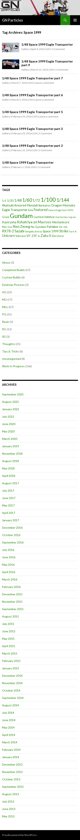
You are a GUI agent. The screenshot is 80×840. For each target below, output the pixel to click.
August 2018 (10, 461)
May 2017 (8, 505)
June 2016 (8, 557)
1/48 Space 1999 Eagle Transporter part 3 (32, 129)
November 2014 (12, 683)
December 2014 (12, 675)
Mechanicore (60, 222)
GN (48, 49)
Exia (30, 210)
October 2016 (11, 535)
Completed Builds (13, 270)
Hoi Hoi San (61, 217)
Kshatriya (24, 222)
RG (4, 329)
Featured (41, 209)
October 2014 (11, 690)
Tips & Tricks (10, 351)
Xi (39, 236)
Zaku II (46, 235)
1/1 (4, 200)
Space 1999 (51, 231)
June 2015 (8, 631)
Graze (5, 217)
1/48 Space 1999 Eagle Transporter (47, 44)
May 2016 (8, 564)
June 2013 (8, 809)
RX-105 (63, 226)
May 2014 (8, 727)
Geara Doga (54, 210)
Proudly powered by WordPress (19, 835)
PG (4, 314)
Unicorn (8, 235)
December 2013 (12, 764)
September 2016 (13, 542)
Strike (63, 231)
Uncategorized (11, 358)
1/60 (27, 200)
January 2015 (10, 668)
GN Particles (12, 20)
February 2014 (11, 749)
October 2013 (11, 779)
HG (4, 292)
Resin (5, 321)
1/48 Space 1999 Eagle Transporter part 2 (32, 145)
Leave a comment (44, 82)
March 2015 (9, 653)
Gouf (64, 210)
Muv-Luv (7, 226)
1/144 (62, 200)
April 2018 (8, 475)
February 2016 (11, 587)
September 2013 (13, 786)
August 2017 (10, 483)
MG (4, 299)
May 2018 (8, 468)
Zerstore (58, 236)
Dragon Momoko (63, 205)
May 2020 (8, 431)
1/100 (48, 199)
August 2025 (10, 401)
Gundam (21, 215)
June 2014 (8, 720)
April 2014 (8, 735)
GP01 (70, 210)
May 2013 (8, 816)
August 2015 (10, 616)
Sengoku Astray (33, 231)
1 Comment (58, 49)
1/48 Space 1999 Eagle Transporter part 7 (32, 78)
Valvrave (20, 236)
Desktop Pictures (13, 284)
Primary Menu (75, 20)
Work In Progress (13, 366)
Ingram (72, 217)
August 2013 (10, 794)
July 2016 (8, 550)
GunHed (38, 217)
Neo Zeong (21, 226)
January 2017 (10, 520)
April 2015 (8, 646)
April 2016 (8, 572)
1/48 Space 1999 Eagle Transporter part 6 (32, 95)
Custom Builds (11, 277)
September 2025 (13, 394)
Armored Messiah (26, 205)
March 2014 (9, 742)
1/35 (10, 200)
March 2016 (9, 579)
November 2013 (12, 772)
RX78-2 (8, 231)
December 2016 (12, 527)
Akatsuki (8, 205)
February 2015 (11, 661)
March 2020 (9, 438)
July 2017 (8, 490)
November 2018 (12, 453)
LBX (35, 222)
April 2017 (8, 512)
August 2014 (10, 705)
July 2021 (8, 416)
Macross (44, 222)
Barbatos (45, 205)
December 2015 (12, 594)
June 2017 (8, 498)
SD (4, 336)
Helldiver (49, 217)
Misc (5, 307)
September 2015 (13, 609)
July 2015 (8, 624)
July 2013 (8, 801)
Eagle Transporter (14, 210)
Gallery (25, 49)
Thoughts (8, 344)
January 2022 (10, 409)
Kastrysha (9, 222)
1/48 (18, 200)
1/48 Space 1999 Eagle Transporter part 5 (32, 112)
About (6, 262)
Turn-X (73, 231)
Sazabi (19, 231)
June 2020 (8, 424)
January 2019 (10, 446)
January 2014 (10, 757)
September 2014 (13, 698)
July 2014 (8, 712)
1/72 (36, 200)
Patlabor (53, 226)
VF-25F (31, 236)
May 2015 (8, 638)
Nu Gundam (38, 226)
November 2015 (12, 601)
